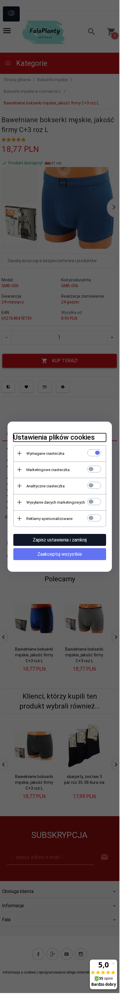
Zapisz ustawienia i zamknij (60, 540)
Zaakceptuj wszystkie (59, 554)
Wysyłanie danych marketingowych (55, 502)
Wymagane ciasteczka (45, 453)
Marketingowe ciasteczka (48, 470)
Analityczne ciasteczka (45, 486)
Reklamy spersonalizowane (49, 518)
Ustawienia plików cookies (54, 437)
